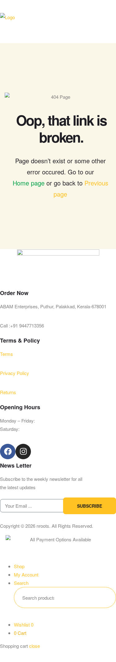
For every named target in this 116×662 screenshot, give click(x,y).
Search (102, 597)
